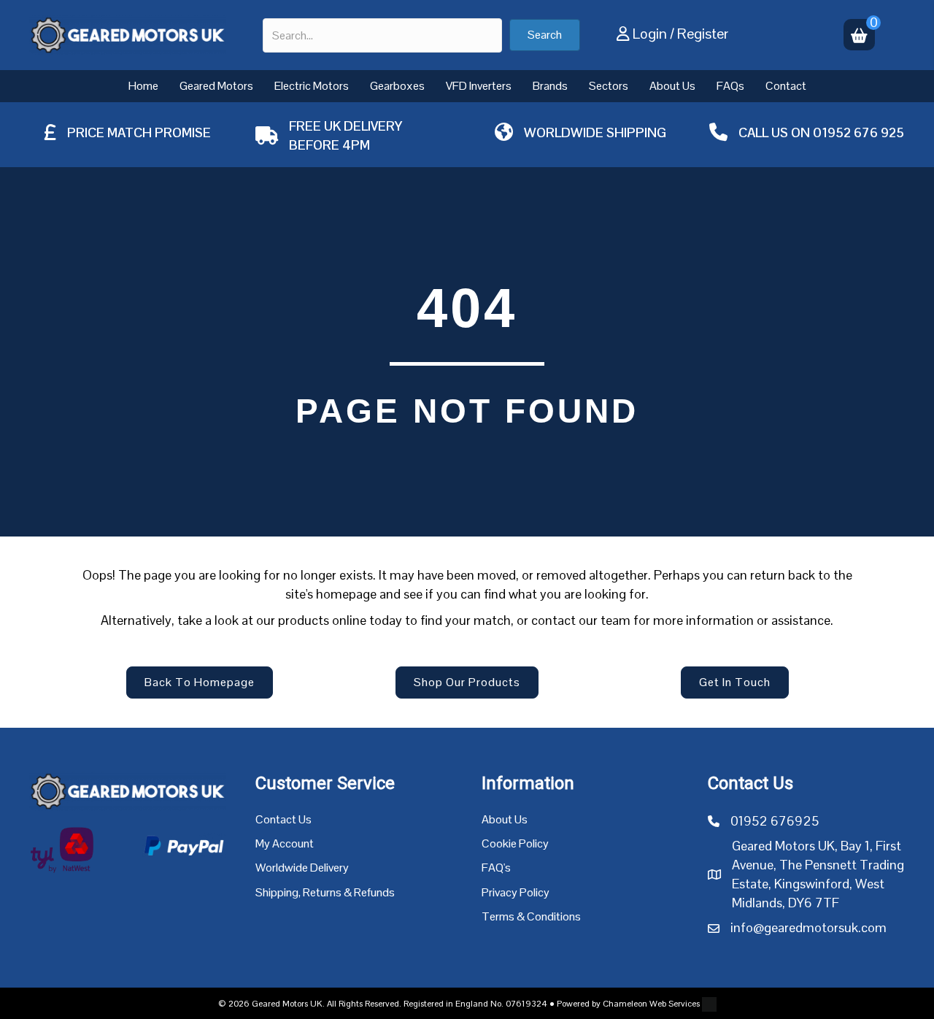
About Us (672, 85)
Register (702, 33)
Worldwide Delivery (302, 867)
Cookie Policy (515, 843)
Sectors (608, 85)
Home (143, 85)
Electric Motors (311, 85)
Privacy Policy (515, 892)
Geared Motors (216, 85)
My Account (284, 843)
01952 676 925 (858, 132)
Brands (550, 85)
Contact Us (283, 819)
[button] (544, 35)
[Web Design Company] (708, 1004)
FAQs (730, 85)
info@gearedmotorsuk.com (808, 927)
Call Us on (775, 132)
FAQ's (496, 867)
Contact (785, 85)
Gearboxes (397, 85)
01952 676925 (774, 820)
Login (650, 33)
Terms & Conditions (531, 916)
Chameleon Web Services (651, 1004)
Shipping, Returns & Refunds (325, 892)
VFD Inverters (479, 85)
